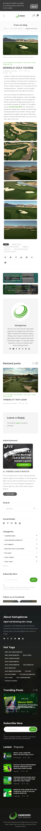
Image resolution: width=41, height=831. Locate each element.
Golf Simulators (14, 286)
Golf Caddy (20, 557)
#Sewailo (25, 247)
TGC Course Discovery (12, 62)
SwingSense (6, 71)
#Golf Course (27, 655)
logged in (18, 423)
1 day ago (16, 771)
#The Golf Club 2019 (10, 251)
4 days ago (16, 796)
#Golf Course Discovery (11, 247)
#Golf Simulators (10, 668)
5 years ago (13, 403)
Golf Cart (20, 561)
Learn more (34, 4)
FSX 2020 (20, 553)
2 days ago (16, 783)
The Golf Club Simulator (16, 28)
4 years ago (13, 71)
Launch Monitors (19, 276)
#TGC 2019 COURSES (10, 674)
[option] (20, 385)
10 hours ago (10, 711)
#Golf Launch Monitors (12, 664)
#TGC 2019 (7, 249)
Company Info (20, 536)
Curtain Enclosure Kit (20, 540)
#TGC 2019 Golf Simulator (27, 674)
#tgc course (8, 677)
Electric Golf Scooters (20, 549)
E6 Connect (20, 544)
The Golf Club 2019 (15, 107)
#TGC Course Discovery (21, 249)
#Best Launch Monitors (12, 655)
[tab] (7, 747)
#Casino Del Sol (16, 244)
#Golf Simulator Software (13, 671)
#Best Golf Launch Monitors (13, 652)
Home (5, 28)
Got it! (34, 7)
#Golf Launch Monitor (12, 661)
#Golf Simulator (28, 664)
